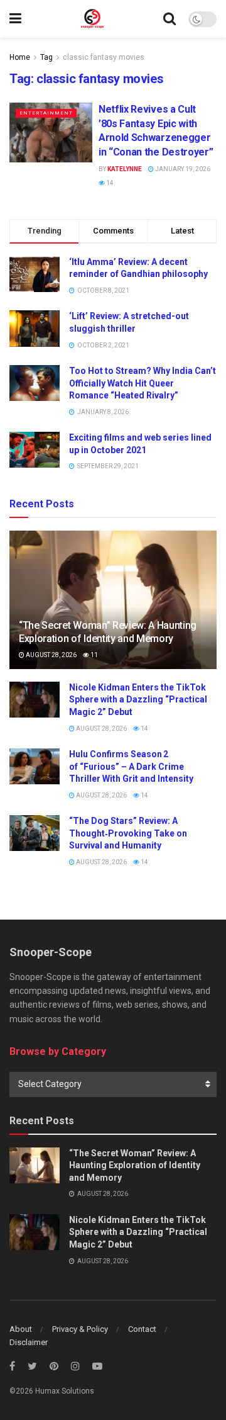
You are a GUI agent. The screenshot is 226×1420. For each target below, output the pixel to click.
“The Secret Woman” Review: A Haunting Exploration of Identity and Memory (107, 632)
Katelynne (124, 169)
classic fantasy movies (103, 57)
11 (93, 654)
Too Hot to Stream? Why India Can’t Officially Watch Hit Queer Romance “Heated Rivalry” (142, 383)
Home (19, 57)
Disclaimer (28, 1342)
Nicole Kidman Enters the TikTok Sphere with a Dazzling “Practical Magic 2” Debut (138, 699)
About (20, 1329)
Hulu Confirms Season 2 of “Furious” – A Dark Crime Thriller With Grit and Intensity (131, 766)
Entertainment (46, 113)
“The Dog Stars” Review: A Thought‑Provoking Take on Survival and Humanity (128, 833)
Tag (46, 57)
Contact (142, 1329)
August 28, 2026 (50, 654)
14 (109, 182)
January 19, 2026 (182, 169)
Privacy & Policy (80, 1329)
